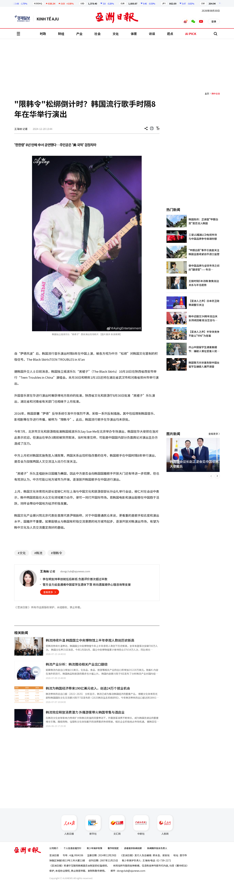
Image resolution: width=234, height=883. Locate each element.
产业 (79, 33)
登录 (213, 21)
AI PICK (190, 33)
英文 (23, 18)
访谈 (152, 33)
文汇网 (117, 833)
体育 (134, 33)
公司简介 (53, 848)
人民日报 (69, 833)
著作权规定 (113, 848)
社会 (97, 33)
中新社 (141, 833)
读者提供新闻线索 (133, 848)
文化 (116, 33)
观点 (170, 33)
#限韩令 (56, 553)
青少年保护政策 (94, 848)
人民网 (165, 833)
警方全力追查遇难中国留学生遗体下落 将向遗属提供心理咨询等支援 (87, 584)
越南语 (49, 18)
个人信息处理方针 (72, 848)
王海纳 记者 (21, 128)
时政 (43, 33)
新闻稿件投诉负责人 (157, 848)
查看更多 (48, 592)
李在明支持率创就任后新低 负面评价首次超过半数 (75, 578)
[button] (211, 476)
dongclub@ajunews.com (131, 870)
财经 (61, 33)
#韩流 (38, 553)
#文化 (22, 553)
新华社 (93, 833)
